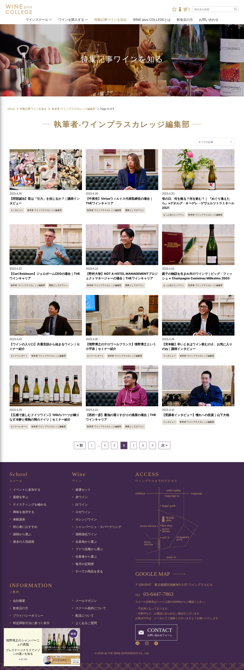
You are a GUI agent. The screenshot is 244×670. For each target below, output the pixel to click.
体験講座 (19, 519)
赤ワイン (81, 497)
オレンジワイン (86, 519)
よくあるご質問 (86, 623)
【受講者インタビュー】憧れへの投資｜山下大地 (195, 415)
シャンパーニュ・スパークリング (98, 526)
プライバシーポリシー (28, 615)
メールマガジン (86, 600)
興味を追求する (23, 512)
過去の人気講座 (23, 541)
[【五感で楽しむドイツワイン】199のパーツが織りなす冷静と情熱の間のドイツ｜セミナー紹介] (46, 385)
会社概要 (19, 600)
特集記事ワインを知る (110, 20)
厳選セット (83, 489)
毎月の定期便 (84, 564)
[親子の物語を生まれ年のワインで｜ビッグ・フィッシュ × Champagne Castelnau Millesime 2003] (198, 244)
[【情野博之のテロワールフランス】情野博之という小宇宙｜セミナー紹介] (122, 315)
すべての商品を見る (89, 571)
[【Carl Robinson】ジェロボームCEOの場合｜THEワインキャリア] (46, 244)
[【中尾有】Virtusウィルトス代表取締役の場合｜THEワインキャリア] (122, 169)
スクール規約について (90, 608)
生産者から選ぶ (86, 556)
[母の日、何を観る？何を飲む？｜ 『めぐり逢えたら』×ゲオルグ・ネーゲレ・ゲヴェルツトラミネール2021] (198, 169)
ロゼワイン (83, 512)
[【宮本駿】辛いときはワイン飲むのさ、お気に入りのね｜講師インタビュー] (198, 315)
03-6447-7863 (154, 594)
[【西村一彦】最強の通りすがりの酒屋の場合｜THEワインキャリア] (122, 385)
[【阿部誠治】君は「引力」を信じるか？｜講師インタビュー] (46, 169)
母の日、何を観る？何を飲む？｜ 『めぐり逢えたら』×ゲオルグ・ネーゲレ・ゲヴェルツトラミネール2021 (198, 203)
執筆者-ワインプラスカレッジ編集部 (73, 108)
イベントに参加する (26, 489)
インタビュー (17, 210)
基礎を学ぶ (20, 497)
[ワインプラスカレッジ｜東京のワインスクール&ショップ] (23, 9)
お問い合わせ (208, 20)
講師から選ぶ (22, 534)
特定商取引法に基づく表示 (31, 623)
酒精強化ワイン (86, 534)
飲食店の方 (185, 20)
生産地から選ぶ (86, 541)
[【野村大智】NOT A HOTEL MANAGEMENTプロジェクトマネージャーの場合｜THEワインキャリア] (122, 244)
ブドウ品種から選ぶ (89, 549)
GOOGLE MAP (152, 573)
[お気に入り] (174, 9)
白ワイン (81, 504)
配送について (84, 615)
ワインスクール (37, 20)
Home (11, 108)
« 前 (80, 445)
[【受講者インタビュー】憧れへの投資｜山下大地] (198, 385)
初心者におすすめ (25, 526)
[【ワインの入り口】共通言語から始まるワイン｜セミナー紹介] (46, 315)
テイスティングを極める (30, 504)
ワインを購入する (71, 20)
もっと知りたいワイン (173, 215)
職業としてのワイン (134, 210)
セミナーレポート (19, 356)
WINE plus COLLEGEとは (152, 20)
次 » (164, 445)
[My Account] (180, 9)
